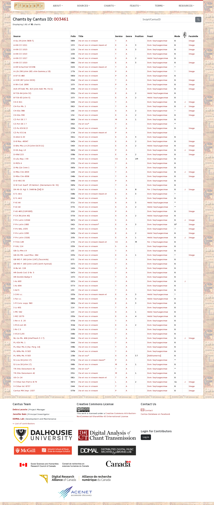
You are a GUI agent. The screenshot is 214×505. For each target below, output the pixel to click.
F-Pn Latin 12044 (21, 220)
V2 (116, 159)
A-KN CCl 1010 (20, 62)
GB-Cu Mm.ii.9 (20, 250)
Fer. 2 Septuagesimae (157, 189)
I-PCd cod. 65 (19, 325)
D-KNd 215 (18, 154)
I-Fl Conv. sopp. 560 (22, 303)
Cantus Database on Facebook (155, 414)
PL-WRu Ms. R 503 (22, 351)
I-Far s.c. (17, 299)
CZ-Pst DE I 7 (20, 119)
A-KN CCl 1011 (20, 45)
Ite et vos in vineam (88, 41)
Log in (146, 437)
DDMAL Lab (18, 419)
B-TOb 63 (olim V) (21, 97)
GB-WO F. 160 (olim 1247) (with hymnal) (32, 264)
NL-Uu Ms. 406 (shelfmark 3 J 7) (28, 338)
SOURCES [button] (82, 5)
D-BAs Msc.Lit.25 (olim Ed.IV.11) (28, 145)
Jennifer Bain (20, 414)
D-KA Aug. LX (19, 150)
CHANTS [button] (109, 5)
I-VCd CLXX (18, 334)
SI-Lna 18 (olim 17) (22, 360)
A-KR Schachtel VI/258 (24, 67)
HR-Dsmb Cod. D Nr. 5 (23, 272)
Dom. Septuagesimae (157, 41)
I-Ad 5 (16, 290)
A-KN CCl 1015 (20, 49)
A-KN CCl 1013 (20, 54)
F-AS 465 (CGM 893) (22, 211)
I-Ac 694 (17, 285)
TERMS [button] (159, 5)
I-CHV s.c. (18, 294)
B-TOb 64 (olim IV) (22, 93)
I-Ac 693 (17, 281)
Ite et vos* (83, 124)
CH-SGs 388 (19, 110)
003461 (61, 19)
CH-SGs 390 (19, 115)
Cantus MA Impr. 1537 (24, 390)
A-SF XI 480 (19, 75)
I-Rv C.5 (17, 329)
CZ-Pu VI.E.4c (19, 132)
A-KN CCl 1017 (20, 58)
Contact (148, 410)
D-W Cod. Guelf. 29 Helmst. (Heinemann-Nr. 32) (36, 185)
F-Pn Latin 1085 (21, 224)
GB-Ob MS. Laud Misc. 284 (25, 255)
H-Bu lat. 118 (19, 268)
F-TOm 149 (18, 242)
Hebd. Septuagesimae (157, 58)
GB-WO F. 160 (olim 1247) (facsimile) (30, 259)
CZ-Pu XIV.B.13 (20, 128)
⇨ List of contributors (24, 423)
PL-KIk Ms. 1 (19, 342)
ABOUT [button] (57, 5)
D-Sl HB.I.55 (19, 180)
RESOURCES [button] (185, 5)
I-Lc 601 (17, 307)
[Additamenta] (154, 355)
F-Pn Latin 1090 (21, 233)
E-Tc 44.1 (17, 194)
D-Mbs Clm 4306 (21, 176)
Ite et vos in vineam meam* (91, 360)
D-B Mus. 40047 (20, 141)
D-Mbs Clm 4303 (21, 172)
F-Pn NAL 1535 (20, 229)
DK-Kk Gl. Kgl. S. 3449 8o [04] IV (28, 189)
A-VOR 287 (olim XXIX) (24, 80)
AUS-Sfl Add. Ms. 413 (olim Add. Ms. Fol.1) (33, 89)
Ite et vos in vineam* (88, 224)
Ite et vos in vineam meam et (92, 45)
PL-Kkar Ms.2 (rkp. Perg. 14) (26, 347)
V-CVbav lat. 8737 (21, 386)
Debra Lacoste (20, 409)
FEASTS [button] (134, 5)
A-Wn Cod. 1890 (21, 84)
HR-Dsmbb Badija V (22, 277)
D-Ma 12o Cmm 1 (21, 167)
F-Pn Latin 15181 (21, 237)
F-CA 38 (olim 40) (21, 215)
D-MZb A (17, 163)
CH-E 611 (17, 102)
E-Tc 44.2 (17, 198)
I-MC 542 (17, 312)
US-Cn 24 (17, 377)
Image (192, 41)
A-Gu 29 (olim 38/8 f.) (23, 41)
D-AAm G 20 (19, 137)
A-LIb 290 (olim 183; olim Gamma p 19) (32, 71)
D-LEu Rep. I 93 (20, 159)
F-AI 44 (16, 202)
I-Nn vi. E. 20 (19, 320)
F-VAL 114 (18, 246)
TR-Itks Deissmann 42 (24, 369)
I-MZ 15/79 (18, 316)
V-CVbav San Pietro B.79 (25, 382)
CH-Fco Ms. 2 (19, 106)
